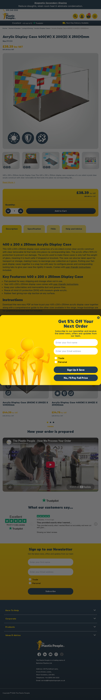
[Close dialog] (98, 317)
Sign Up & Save (75, 369)
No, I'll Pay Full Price (76, 377)
